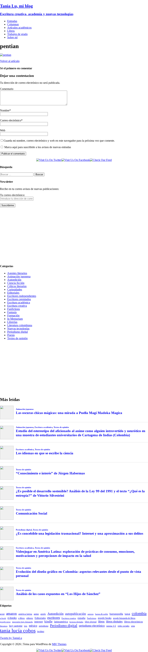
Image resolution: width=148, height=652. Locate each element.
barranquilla (116, 613)
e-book (3, 618)
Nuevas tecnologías (18, 328)
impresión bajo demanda (22, 622)
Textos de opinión (17, 338)
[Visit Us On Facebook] (76, 160)
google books (104, 618)
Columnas (13, 24)
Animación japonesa (19, 276)
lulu (25, 626)
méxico (33, 625)
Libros (11, 30)
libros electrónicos (133, 621)
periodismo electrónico (92, 625)
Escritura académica (18, 302)
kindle (48, 621)
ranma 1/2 (111, 626)
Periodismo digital (17, 331)
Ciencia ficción (15, 282)
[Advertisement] (74, 235)
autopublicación (75, 613)
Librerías (12, 322)
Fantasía (12, 312)
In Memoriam (15, 318)
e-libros (21, 618)
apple (43, 614)
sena (133, 626)
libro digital (91, 621)
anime (36, 614)
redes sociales (123, 626)
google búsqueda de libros (124, 618)
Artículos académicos (19, 27)
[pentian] (5, 54)
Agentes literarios (17, 273)
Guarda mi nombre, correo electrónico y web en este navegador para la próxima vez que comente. (59, 140)
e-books (12, 617)
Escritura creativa (17, 305)
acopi (2, 614)
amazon (11, 613)
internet (38, 621)
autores (90, 614)
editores (29, 618)
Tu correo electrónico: (12, 195)
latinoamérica (61, 621)
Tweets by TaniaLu (11, 638)
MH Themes (59, 644)
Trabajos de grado (17, 34)
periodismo (43, 626)
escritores (53, 618)
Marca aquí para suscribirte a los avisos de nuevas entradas (37, 147)
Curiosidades (14, 289)
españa (81, 618)
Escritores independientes (21, 296)
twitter (40, 631)
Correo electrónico (10, 120)
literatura (3, 626)
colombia (139, 613)
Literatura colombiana (19, 325)
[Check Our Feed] (101, 160)
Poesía (11, 335)
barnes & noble (101, 614)
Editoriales (13, 292)
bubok (127, 614)
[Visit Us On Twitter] (49, 160)
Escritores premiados (19, 299)
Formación (13, 315)
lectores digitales (76, 622)
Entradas (12, 21)
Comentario (6, 88)
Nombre (4, 110)
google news (5, 622)
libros (101, 621)
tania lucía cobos (18, 630)
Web (2, 130)
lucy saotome (15, 625)
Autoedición (14, 279)
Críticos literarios (17, 286)
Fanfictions (13, 309)
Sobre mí (12, 37)
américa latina (25, 614)
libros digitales (114, 621)
